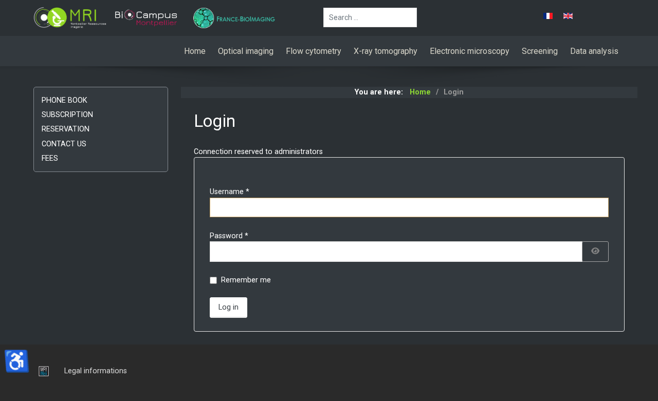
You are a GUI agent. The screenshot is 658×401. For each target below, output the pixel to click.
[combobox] (370, 17)
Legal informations (95, 371)
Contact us (64, 144)
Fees (50, 158)
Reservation (65, 129)
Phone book (64, 100)
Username (229, 191)
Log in (228, 307)
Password (229, 236)
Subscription (67, 114)
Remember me (246, 280)
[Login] (41, 371)
